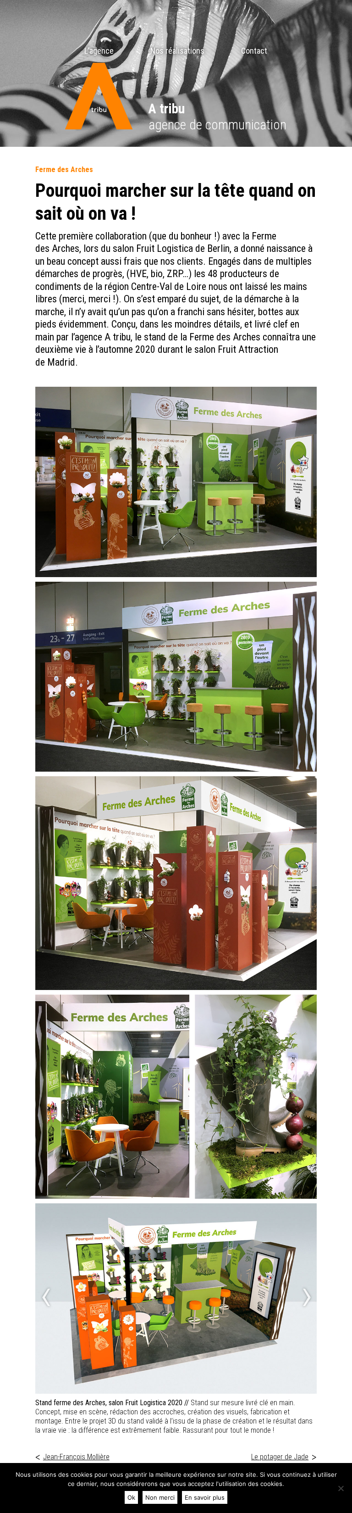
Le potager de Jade (284, 1456)
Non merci (160, 1497)
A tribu (166, 109)
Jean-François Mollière (72, 1456)
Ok (131, 1497)
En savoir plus (205, 1497)
